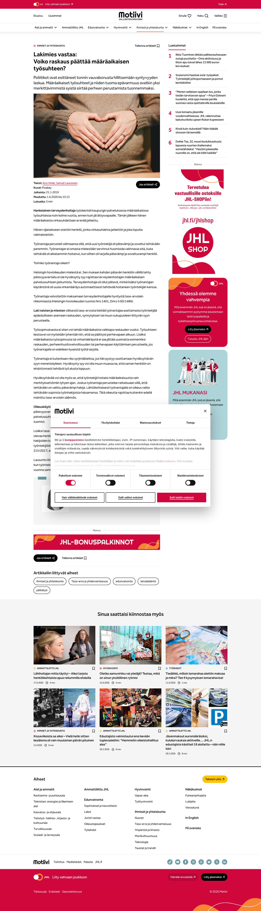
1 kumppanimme (73, 439)
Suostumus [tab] (70, 422)
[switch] (110, 483)
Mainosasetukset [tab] (150, 422)
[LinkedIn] (224, 862)
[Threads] (201, 862)
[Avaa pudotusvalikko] (55, 27)
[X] (217, 862)
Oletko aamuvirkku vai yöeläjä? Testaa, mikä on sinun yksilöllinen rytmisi (130, 676)
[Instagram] (193, 862)
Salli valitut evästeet (130, 497)
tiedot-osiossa (165, 461)
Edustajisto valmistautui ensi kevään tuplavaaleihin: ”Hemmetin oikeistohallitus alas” (129, 740)
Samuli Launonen (66, 183)
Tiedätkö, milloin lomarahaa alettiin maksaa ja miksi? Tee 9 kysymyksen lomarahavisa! (195, 676)
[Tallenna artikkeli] (93, 668)
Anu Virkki (49, 183)
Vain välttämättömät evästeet (79, 497)
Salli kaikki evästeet (182, 497)
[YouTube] (178, 862)
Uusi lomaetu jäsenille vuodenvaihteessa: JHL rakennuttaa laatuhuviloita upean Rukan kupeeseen (200, 115)
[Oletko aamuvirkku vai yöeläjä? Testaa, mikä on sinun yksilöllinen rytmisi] (130, 645)
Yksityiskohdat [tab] (110, 422)
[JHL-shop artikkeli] (198, 221)
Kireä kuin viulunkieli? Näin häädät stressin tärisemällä (197, 130)
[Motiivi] (130, 16)
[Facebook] (185, 862)
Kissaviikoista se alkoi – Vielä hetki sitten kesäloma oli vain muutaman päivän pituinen (64, 738)
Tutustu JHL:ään (198, 338)
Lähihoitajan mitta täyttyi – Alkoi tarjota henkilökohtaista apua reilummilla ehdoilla (62, 676)
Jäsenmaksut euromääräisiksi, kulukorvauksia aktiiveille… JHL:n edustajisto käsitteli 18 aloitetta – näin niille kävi (195, 742)
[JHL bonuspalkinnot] (97, 542)
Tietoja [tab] (190, 422)
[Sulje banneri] (205, 411)
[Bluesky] (209, 862)
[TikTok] (170, 862)
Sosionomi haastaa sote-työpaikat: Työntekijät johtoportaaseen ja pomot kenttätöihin (199, 78)
